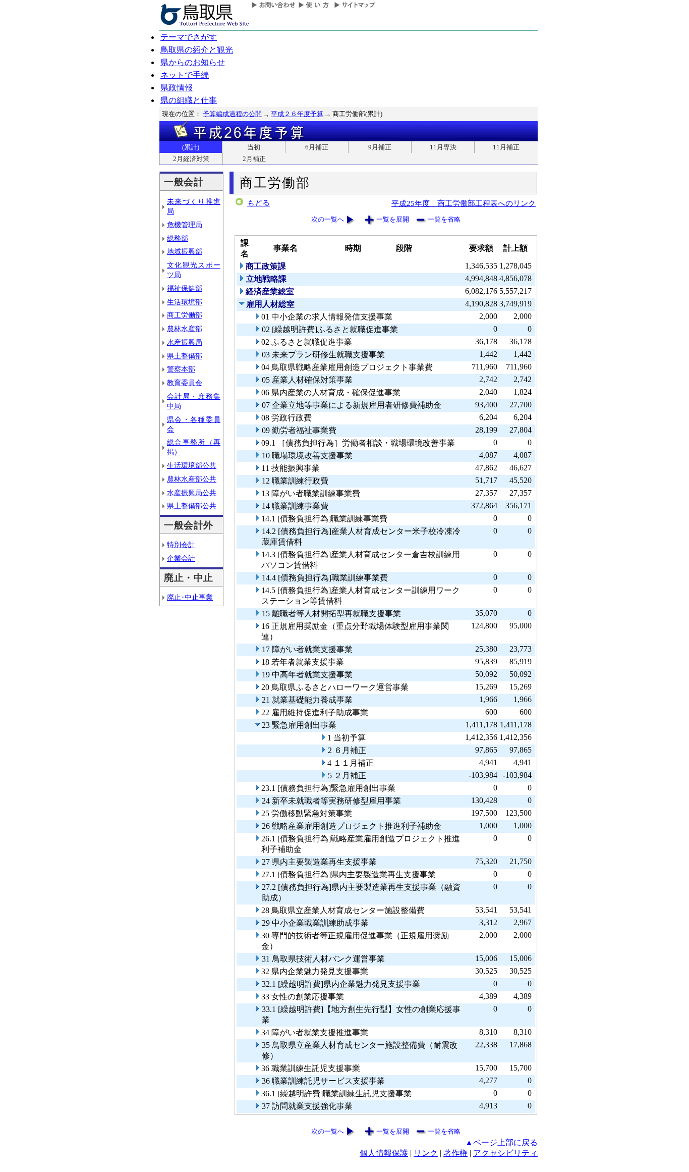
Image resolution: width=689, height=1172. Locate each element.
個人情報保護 (384, 1153)
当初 (253, 147)
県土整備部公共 (191, 506)
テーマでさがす (188, 37)
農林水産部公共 (191, 479)
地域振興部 (184, 251)
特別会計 (181, 545)
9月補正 (379, 147)
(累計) (190, 147)
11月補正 (506, 147)
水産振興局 (184, 342)
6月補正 (316, 147)
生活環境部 (184, 302)
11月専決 (443, 147)
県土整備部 (184, 356)
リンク (426, 1153)
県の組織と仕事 (188, 100)
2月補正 (254, 159)
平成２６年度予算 (297, 114)
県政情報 (176, 87)
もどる (258, 203)
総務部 (177, 238)
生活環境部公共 (191, 465)
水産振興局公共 (191, 493)
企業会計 (181, 558)
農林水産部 (184, 329)
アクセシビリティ (505, 1153)
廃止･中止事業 (190, 597)
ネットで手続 (184, 75)
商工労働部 (184, 315)
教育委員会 (184, 383)
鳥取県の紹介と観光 (196, 49)
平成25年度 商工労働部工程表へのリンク (463, 203)
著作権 (455, 1153)
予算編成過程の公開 (232, 114)
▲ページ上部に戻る (501, 1142)
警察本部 (181, 369)
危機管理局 (184, 225)
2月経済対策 (191, 159)
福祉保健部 (184, 288)
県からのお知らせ (192, 62)
